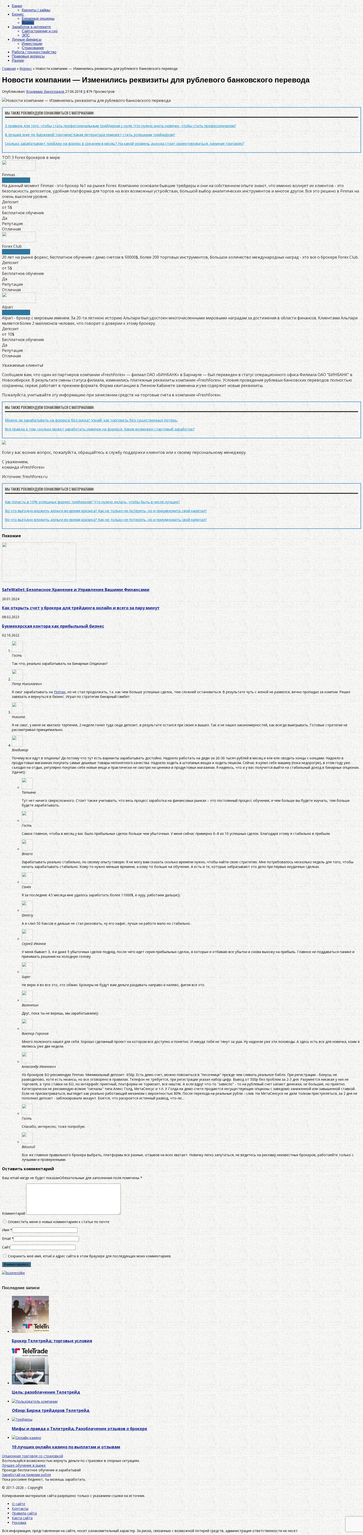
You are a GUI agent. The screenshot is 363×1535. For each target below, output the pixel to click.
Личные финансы (26, 39)
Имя (5, 1230)
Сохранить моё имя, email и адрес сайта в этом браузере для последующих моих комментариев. (89, 1256)
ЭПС (26, 35)
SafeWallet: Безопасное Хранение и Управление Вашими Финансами (75, 589)
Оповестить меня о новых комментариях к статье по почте (58, 1221)
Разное (18, 60)
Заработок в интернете (31, 27)
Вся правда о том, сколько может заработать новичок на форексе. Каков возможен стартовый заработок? (100, 428)
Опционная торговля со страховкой (32, 1456)
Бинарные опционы (38, 18)
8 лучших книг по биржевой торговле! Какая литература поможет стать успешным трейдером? (90, 134)
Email (6, 1238)
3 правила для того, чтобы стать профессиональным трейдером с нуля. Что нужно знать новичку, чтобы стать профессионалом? (120, 125)
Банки (17, 6)
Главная (9, 68)
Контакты (20, 1508)
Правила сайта (24, 1513)
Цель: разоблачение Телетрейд (46, 1392)
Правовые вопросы (28, 56)
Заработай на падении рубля (26, 1474)
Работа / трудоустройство (34, 52)
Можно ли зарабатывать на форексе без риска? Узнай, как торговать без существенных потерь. (91, 420)
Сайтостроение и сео (40, 31)
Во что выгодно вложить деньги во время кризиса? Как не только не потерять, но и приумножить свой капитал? (106, 510)
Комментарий (13, 1213)
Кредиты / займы (36, 10)
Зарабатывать (16, 180)
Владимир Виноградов (45, 91)
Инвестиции (32, 43)
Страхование (33, 48)
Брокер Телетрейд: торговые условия (52, 1340)
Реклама (19, 1522)
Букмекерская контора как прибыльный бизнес (53, 626)
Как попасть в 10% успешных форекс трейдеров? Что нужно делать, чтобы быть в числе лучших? (92, 501)
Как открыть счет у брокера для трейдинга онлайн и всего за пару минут (81, 608)
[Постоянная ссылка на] (30, 1331)
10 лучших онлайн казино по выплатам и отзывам (66, 1447)
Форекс (28, 22)
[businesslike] (13, 1272)
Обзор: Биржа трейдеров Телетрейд (50, 1410)
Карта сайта (22, 1518)
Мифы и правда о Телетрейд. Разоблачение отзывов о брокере (79, 1428)
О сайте (18, 1503)
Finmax (59, 692)
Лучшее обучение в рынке (24, 1465)
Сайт (6, 1247)
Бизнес (18, 14)
